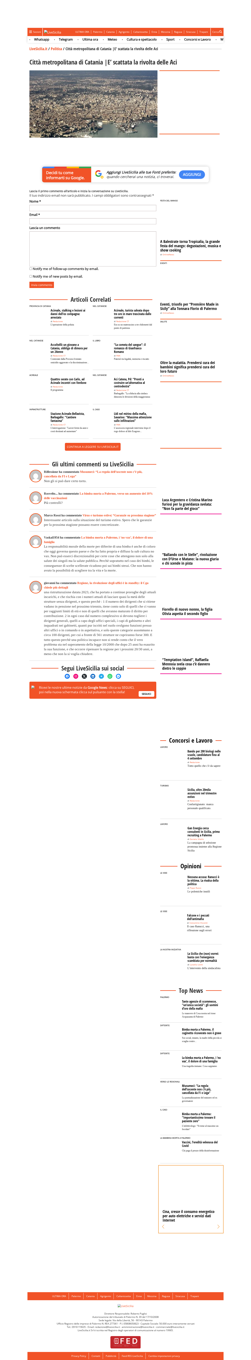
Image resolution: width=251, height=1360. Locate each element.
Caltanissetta (140, 32)
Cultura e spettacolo (129, 39)
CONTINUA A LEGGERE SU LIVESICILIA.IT (93, 447)
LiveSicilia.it (38, 48)
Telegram (53, 39)
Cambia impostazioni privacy (164, 1356)
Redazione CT (122, 321)
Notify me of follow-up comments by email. (66, 268)
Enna (154, 32)
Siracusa (191, 32)
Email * (34, 214)
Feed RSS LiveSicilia (132, 1356)
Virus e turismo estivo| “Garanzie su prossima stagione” (119, 515)
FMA (118, 355)
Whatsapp (29, 39)
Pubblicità (111, 1356)
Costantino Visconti (198, 923)
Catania (110, 32)
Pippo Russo (195, 888)
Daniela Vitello (197, 839)
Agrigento (124, 32)
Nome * (35, 201)
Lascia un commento (44, 227)
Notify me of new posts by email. (58, 276)
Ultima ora (78, 39)
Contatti (96, 1356)
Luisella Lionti (196, 964)
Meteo (100, 39)
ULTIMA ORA (82, 32)
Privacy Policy (78, 1356)
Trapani (203, 32)
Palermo (97, 32)
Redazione (58, 321)
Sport (158, 39)
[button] (163, 1226)
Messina (165, 32)
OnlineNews (168, 254)
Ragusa (178, 32)
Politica (56, 48)
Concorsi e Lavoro (185, 39)
